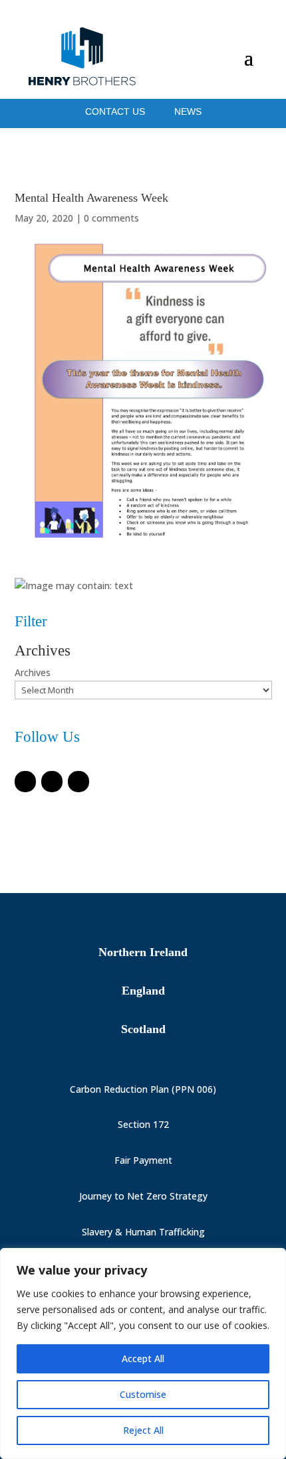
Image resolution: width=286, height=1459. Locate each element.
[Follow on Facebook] (25, 781)
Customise (143, 1394)
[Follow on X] (52, 781)
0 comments (111, 218)
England (143, 990)
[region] (143, 1353)
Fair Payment (143, 1160)
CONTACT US (116, 111)
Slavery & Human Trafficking (143, 1231)
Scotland (143, 1029)
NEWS (188, 111)
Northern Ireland (143, 952)
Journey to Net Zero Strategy (143, 1196)
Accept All (143, 1358)
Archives (33, 672)
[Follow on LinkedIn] (78, 781)
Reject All (143, 1430)
